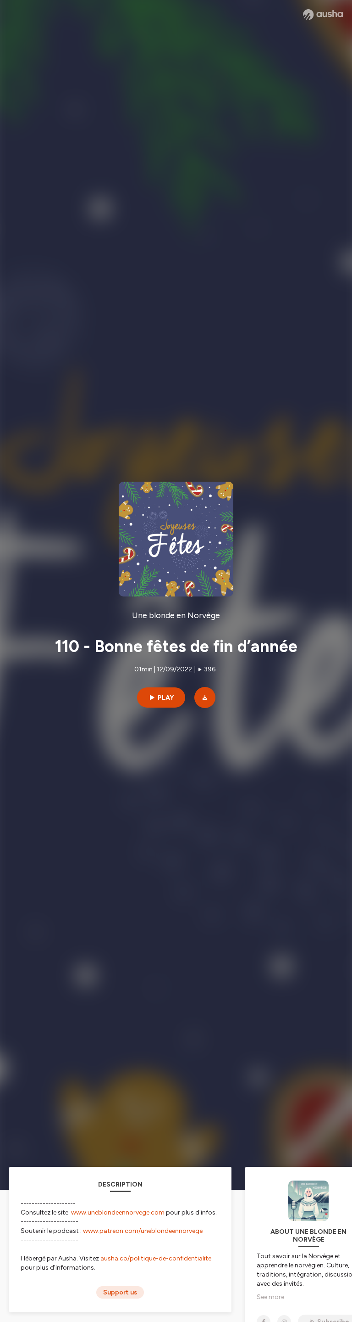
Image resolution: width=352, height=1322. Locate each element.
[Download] (204, 697)
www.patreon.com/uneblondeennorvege (143, 1231)
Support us (120, 1292)
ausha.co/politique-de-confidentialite (155, 1258)
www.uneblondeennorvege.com (118, 1212)
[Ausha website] (323, 14)
